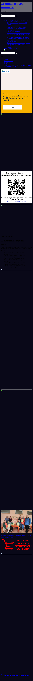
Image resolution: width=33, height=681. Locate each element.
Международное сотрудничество (16, 28)
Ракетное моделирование (7, 537)
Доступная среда (11, 41)
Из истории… (7, 62)
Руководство (10, 30)
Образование (10, 25)
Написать (12, 107)
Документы (10, 24)
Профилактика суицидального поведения (15, 63)
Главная (6, 59)
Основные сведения (12, 21)
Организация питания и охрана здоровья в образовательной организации (18, 43)
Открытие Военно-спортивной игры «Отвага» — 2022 (16, 535)
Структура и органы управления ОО (17, 23)
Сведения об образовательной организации (16, 20)
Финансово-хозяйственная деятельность (18, 37)
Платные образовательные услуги (16, 27)
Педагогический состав (13, 31)
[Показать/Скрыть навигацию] (1, 14)
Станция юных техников (15, 675)
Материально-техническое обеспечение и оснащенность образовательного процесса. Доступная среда (18, 34)
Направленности (8, 61)
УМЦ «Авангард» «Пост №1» (12, 48)
